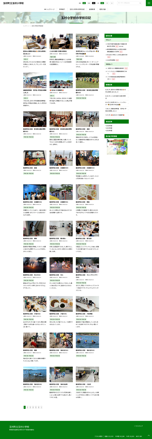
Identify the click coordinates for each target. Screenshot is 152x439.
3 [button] (30, 407)
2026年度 (109, 126)
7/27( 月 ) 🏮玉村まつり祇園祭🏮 (115, 115)
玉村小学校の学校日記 (77, 9)
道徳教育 (92, 9)
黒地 (94, 3)
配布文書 (103, 9)
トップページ (50, 9)
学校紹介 (62, 9)
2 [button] (27, 407)
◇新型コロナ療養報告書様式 (117, 68)
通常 (84, 3)
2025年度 (109, 128)
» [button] (41, 407)
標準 (102, 3)
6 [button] (38, 407)
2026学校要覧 (112, 60)
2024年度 (109, 130)
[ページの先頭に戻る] (148, 435)
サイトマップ (139, 426)
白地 (89, 3)
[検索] (139, 2)
